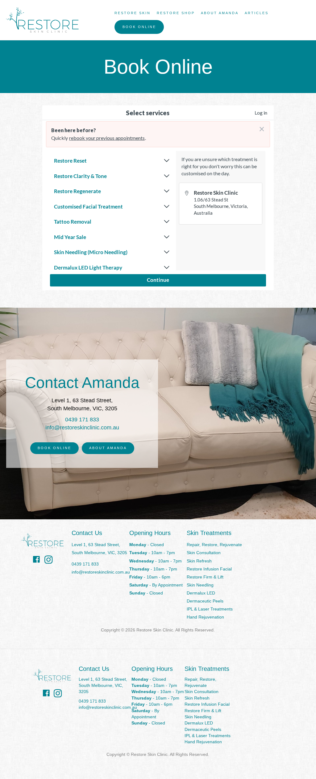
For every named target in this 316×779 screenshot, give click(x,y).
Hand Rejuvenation (205, 617)
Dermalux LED (201, 592)
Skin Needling (200, 584)
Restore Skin (132, 13)
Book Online (139, 27)
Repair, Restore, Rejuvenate (214, 544)
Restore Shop (176, 13)
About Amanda (220, 13)
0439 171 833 (82, 419)
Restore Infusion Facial (209, 568)
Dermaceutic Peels (205, 600)
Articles (256, 13)
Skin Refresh (199, 560)
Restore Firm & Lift (205, 576)
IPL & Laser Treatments (210, 609)
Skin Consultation (204, 552)
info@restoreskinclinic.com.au (82, 427)
